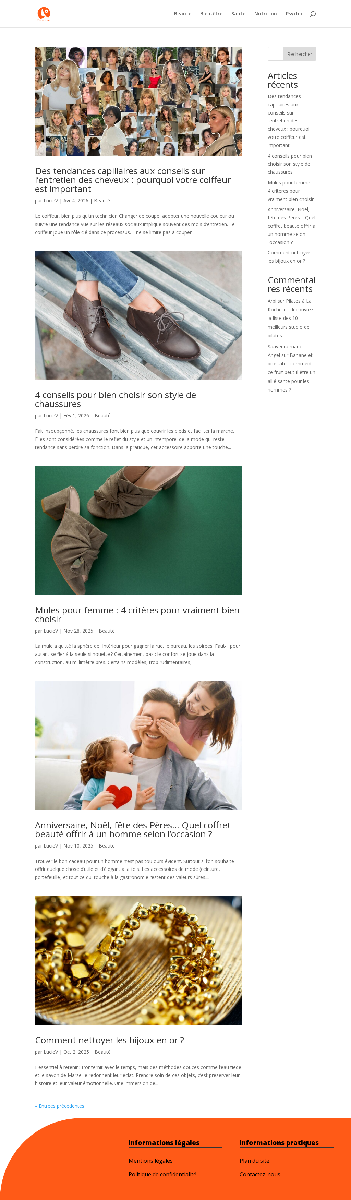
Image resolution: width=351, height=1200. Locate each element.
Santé (238, 14)
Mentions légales (151, 1160)
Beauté (182, 14)
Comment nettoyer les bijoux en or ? (109, 1040)
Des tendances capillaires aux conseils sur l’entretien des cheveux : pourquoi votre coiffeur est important (133, 180)
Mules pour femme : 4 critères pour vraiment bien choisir (137, 614)
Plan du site (254, 1160)
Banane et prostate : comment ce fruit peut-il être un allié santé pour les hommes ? (291, 372)
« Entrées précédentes (59, 1106)
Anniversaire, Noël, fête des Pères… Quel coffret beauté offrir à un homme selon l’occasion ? (133, 829)
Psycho (294, 14)
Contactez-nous (260, 1174)
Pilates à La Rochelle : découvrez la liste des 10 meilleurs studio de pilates (290, 318)
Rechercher (299, 54)
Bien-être (211, 14)
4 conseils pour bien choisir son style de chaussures (115, 399)
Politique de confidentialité (162, 1174)
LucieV (51, 200)
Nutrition (265, 14)
